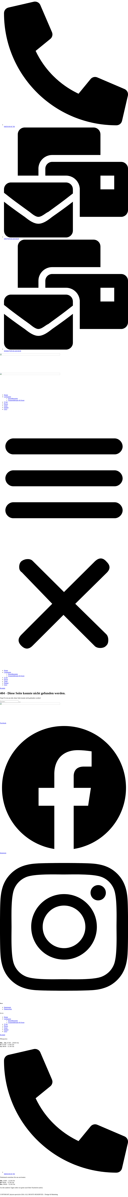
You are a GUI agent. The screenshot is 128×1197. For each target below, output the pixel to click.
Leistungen (7, 397)
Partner (6, 407)
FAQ (5, 409)
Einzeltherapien (13, 398)
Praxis (6, 404)
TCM (6, 402)
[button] (64, 540)
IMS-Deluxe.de (63, 1194)
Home (6, 395)
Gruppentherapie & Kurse (16, 400)
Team (6, 406)
